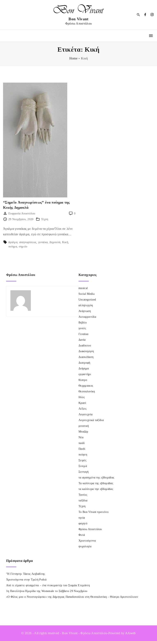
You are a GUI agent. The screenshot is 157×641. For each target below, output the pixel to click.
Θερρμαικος (85, 385)
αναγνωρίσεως (28, 242)
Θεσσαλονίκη (86, 391)
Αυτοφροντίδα (87, 316)
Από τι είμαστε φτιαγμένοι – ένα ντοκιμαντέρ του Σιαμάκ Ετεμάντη (48, 585)
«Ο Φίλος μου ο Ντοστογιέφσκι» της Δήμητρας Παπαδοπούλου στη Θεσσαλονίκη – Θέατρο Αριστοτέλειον (72, 596)
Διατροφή (84, 362)
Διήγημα (83, 368)
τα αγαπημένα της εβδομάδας (96, 477)
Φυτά (81, 534)
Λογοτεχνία (85, 414)
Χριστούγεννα (87, 540)
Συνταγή (83, 471)
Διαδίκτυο (84, 345)
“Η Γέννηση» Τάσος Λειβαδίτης (25, 573)
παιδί (81, 443)
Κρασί (82, 402)
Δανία (82, 339)
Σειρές (82, 460)
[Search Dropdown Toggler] (138, 15)
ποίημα (12, 246)
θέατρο (82, 379)
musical (83, 288)
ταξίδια (82, 500)
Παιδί (81, 448)
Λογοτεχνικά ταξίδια (91, 420)
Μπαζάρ (83, 431)
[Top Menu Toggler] (150, 35)
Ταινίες (82, 494)
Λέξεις (82, 408)
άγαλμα (12, 242)
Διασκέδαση (85, 357)
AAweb (130, 633)
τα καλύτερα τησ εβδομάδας (95, 489)
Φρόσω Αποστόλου (90, 529)
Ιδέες (81, 397)
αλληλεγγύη (85, 305)
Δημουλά (54, 242)
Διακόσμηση (86, 351)
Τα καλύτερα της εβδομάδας (95, 483)
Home (73, 58)
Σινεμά (82, 466)
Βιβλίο (82, 322)
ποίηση (82, 454)
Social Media (86, 293)
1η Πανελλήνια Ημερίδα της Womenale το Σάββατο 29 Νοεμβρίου (46, 591)
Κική (65, 242)
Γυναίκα (83, 334)
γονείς (82, 328)
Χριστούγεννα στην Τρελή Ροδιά (26, 579)
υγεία (81, 517)
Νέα (80, 437)
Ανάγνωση (84, 311)
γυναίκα (43, 242)
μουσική (83, 425)
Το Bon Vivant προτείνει (93, 511)
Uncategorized (87, 299)
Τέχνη (44, 219)
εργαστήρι (84, 374)
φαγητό (82, 523)
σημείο (23, 246)
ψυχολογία (84, 546)
